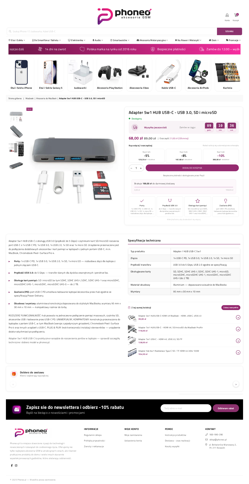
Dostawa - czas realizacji (177, 440)
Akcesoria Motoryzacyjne (152, 40)
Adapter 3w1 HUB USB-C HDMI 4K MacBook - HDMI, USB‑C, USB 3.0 (169, 315)
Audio (98, 40)
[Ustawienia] (227, 16)
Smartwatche (120, 40)
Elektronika (77, 40)
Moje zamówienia (133, 435)
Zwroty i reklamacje (94, 446)
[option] (74, 155)
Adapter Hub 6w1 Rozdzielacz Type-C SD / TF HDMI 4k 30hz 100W (168, 351)
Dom (214, 40)
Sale (29, 109)
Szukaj (229, 31)
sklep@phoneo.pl (218, 439)
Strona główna (15, 98)
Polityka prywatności (94, 440)
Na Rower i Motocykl (188, 40)
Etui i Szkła (17, 40)
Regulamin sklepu (93, 435)
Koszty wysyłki (172, 446)
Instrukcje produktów (175, 435)
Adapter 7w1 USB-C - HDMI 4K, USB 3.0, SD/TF (160, 339)
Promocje (233, 40)
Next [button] (119, 155)
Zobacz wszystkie (230, 307)
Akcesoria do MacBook (46, 98)
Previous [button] (29, 155)
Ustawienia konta (133, 440)
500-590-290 (216, 434)
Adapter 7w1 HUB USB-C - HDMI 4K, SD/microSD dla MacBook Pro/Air (170, 327)
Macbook (30, 98)
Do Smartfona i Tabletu (46, 40)
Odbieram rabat (226, 408)
